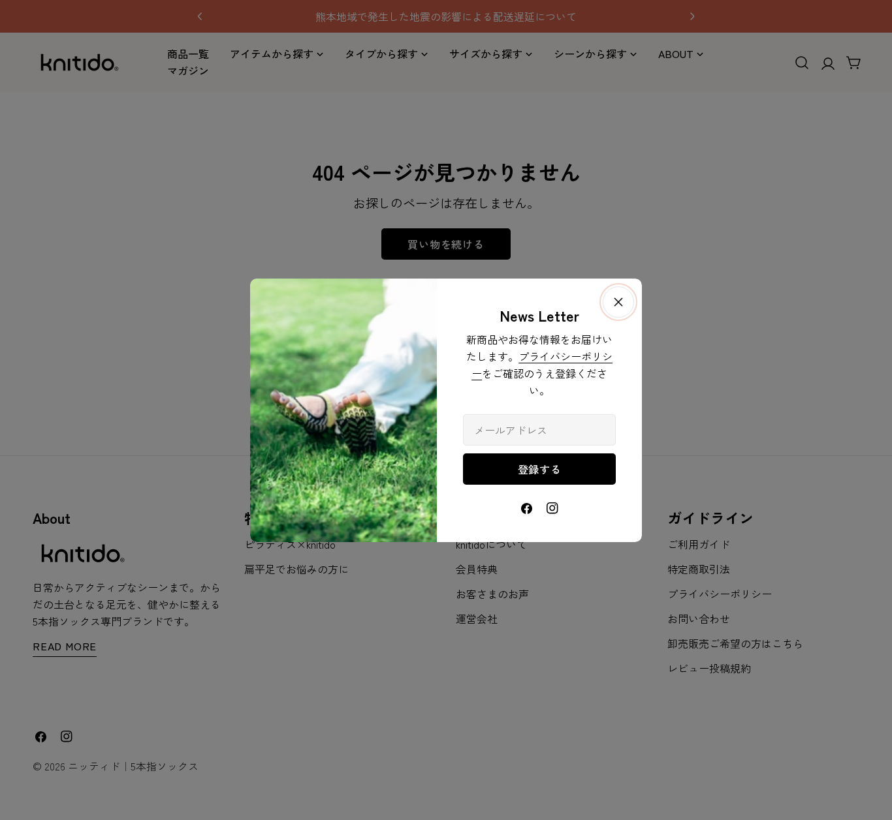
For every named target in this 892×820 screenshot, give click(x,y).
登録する (540, 469)
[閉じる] (618, 302)
